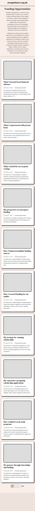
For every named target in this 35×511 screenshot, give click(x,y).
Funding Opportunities (20, 87)
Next (22, 486)
